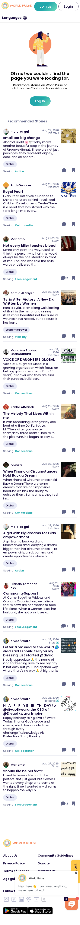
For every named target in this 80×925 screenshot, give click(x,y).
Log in (40, 101)
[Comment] (64, 170)
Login (68, 6)
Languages (12, 17)
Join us (46, 6)
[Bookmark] (73, 170)
